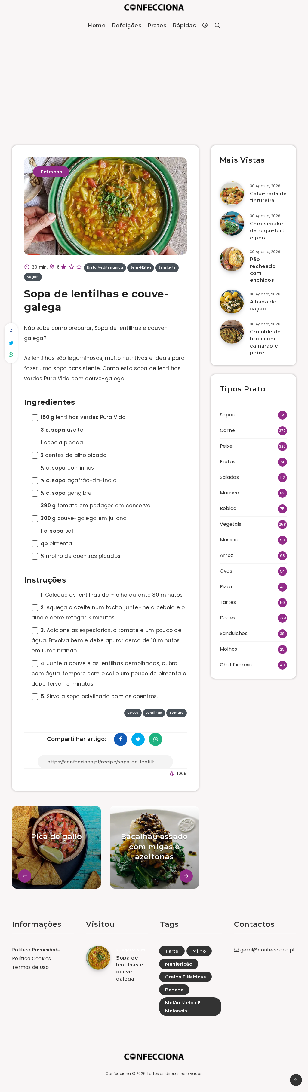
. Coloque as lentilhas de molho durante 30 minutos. (112, 594)
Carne (227, 430)
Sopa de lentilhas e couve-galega (129, 968)
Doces (228, 617)
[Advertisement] (154, 82)
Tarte (172, 951)
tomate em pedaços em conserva (96, 505)
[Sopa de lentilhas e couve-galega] (98, 958)
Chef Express (236, 664)
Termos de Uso (30, 967)
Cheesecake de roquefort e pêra (267, 230)
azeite (62, 429)
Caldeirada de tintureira (268, 197)
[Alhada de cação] (232, 302)
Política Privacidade (36, 949)
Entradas (51, 172)
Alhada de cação (263, 305)
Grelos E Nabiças (185, 977)
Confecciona (118, 1073)
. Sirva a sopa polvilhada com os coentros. (99, 696)
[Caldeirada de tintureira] (232, 193)
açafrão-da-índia (79, 480)
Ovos (226, 570)
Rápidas (184, 25)
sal (57, 530)
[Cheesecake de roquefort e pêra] (232, 223)
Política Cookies (31, 958)
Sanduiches (234, 633)
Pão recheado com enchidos (263, 270)
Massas (229, 539)
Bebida (228, 508)
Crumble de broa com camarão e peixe (265, 342)
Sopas (227, 414)
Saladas (229, 477)
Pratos (156, 25)
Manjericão (178, 964)
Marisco (229, 492)
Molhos (228, 649)
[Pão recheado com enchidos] (232, 259)
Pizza (226, 586)
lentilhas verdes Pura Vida (83, 417)
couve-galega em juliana (84, 518)
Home (97, 25)
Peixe (226, 446)
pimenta (56, 543)
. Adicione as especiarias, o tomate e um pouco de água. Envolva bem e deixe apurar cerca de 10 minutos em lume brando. (106, 640)
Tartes (228, 602)
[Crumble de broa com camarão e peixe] (232, 332)
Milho (199, 951)
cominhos (67, 467)
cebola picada (62, 442)
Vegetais (230, 524)
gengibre (66, 493)
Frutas (228, 461)
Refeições (127, 25)
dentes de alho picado (73, 455)
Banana (174, 990)
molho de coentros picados (80, 556)
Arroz (226, 555)
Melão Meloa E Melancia (183, 1007)
